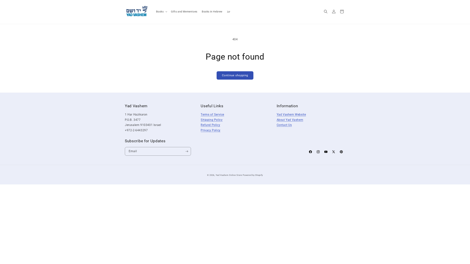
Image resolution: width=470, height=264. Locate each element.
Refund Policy (210, 125)
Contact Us (284, 125)
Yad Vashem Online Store (229, 175)
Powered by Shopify (253, 175)
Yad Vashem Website (291, 114)
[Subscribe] (187, 151)
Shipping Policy (212, 120)
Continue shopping (235, 75)
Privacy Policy (210, 130)
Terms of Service (212, 114)
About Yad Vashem (290, 120)
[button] (161, 11)
